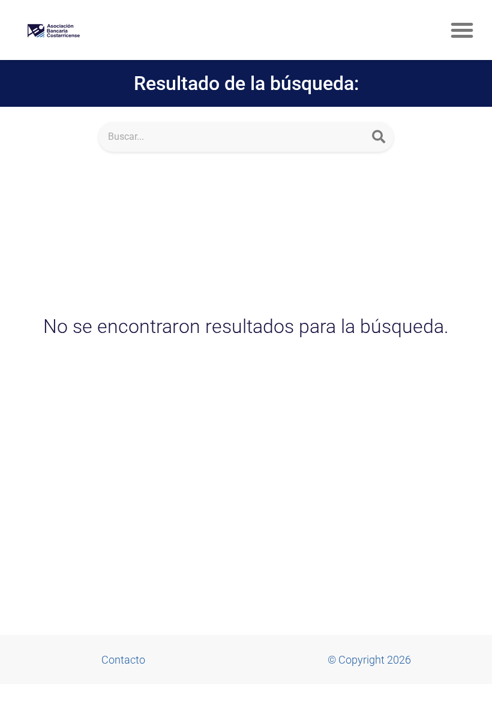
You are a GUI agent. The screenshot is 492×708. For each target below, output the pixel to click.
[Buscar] (379, 137)
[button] (462, 30)
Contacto (123, 659)
